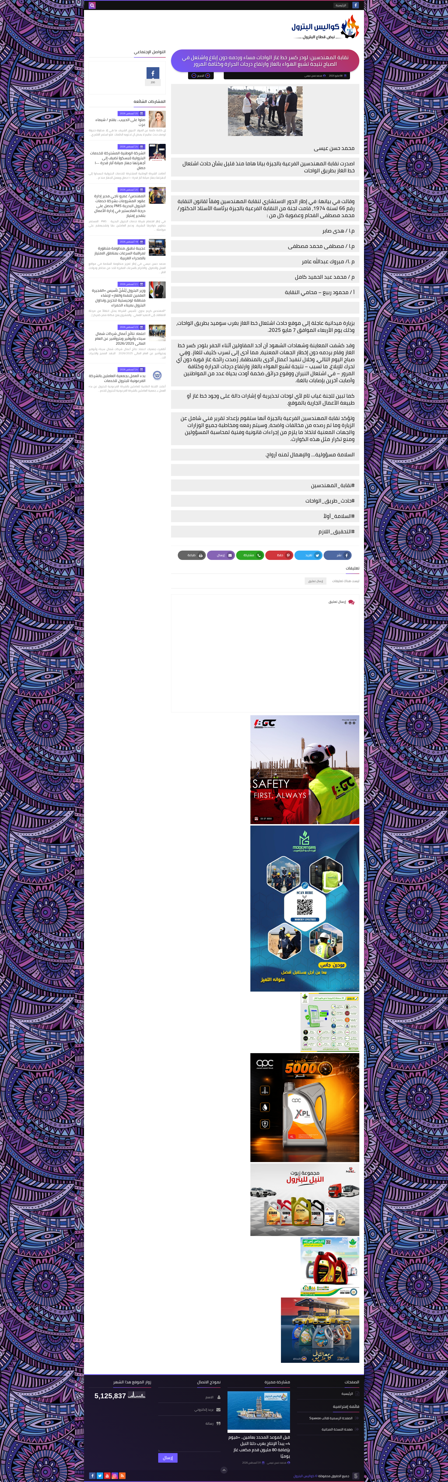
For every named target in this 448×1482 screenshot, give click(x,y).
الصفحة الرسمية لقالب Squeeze (331, 1418)
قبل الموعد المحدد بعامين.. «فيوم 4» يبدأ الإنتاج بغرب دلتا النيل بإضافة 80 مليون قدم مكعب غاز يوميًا (259, 1446)
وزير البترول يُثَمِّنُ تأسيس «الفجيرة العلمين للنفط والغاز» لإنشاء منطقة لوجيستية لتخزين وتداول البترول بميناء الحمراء (118, 298)
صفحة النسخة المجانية (337, 1429)
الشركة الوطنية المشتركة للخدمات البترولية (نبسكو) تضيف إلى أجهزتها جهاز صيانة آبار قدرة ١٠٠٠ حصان (117, 160)
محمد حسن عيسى (276, 1462)
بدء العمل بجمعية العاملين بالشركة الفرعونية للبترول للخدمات (117, 378)
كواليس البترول (304, 1476)
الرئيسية (341, 5)
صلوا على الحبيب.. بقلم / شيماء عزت (120, 122)
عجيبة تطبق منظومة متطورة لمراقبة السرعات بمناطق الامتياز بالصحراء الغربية (119, 253)
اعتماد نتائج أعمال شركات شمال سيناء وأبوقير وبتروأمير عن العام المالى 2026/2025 (120, 338)
